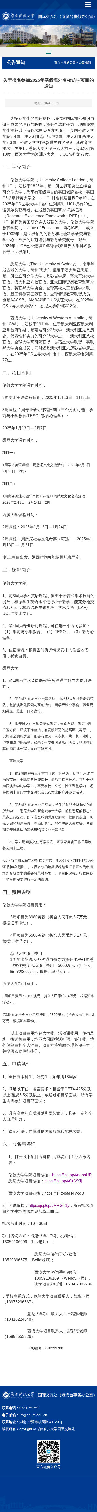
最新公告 (70, 62)
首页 (57, 62)
